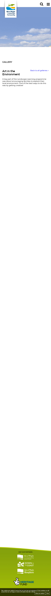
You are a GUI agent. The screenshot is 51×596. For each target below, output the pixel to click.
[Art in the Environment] (25, 100)
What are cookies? (40, 593)
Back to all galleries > (39, 70)
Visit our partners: (25, 552)
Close (47, 593)
